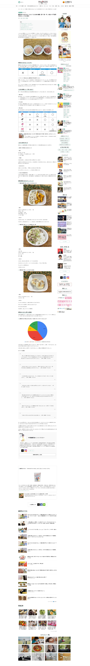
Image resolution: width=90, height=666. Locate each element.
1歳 (23, 18)
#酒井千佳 (65, 126)
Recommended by (50, 601)
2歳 (66, 149)
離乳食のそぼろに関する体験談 (26, 29)
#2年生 (65, 79)
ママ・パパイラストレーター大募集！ (64, 44)
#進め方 (65, 78)
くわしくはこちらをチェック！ (24, 490)
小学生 (67, 151)
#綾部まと (65, 99)
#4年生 (65, 73)
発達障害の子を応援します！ (65, 140)
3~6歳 (70, 149)
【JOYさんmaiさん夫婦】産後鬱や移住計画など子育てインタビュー (68, 170)
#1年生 (68, 78)
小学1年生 (62, 151)
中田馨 (27, 18)
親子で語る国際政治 (65, 142)
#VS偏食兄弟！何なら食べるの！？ (69, 90)
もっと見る (65, 241)
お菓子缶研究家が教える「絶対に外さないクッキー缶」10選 (68, 182)
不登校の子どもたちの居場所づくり (65, 144)
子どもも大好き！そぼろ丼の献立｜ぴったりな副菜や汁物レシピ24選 (36, 493)
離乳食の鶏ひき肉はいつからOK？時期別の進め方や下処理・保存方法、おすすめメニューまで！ (39, 134)
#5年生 (68, 112)
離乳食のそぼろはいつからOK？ (26, 23)
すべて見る (65, 271)
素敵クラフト (67, 138)
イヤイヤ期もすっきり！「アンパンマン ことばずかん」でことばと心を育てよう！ (64, 60)
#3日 (67, 81)
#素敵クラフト (66, 76)
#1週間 (67, 117)
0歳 (21, 18)
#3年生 (68, 79)
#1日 (64, 81)
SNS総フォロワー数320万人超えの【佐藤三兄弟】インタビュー (68, 176)
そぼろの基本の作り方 (25, 26)
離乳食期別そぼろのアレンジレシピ (27, 27)
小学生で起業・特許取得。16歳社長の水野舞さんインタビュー (68, 188)
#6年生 (68, 73)
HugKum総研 (62, 138)
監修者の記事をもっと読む (37, 454)
